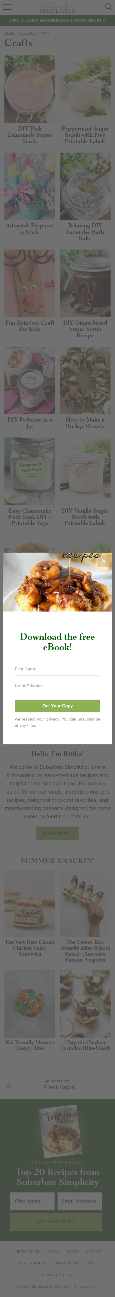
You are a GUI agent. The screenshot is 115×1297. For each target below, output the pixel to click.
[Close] (104, 561)
